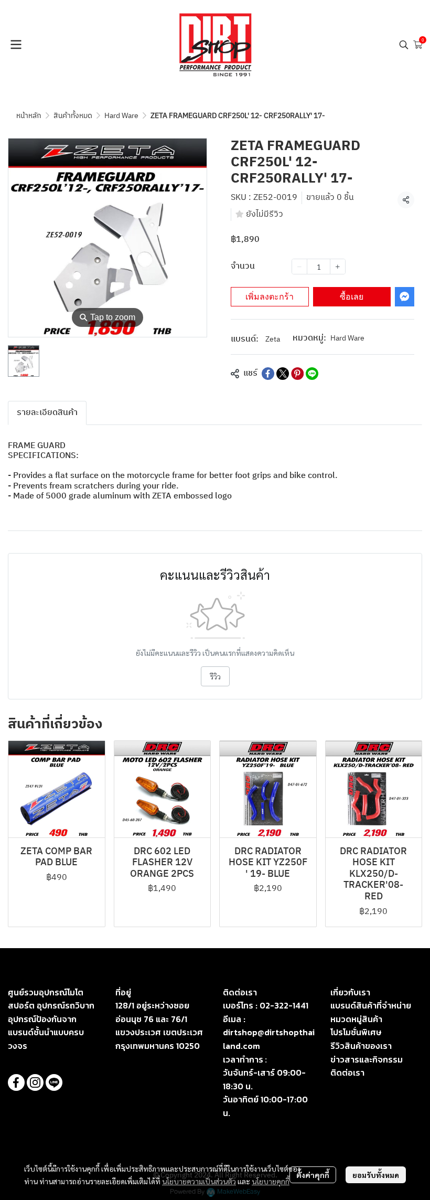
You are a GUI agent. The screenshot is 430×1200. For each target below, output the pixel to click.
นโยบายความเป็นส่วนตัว (199, 1181)
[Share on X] (282, 373)
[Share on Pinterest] (297, 373)
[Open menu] (15, 44)
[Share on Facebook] (268, 373)
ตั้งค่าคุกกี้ (312, 1175)
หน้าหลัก (28, 116)
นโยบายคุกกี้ (270, 1181)
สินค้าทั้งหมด (72, 116)
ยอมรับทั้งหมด (375, 1175)
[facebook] (16, 1082)
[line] (54, 1082)
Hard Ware (121, 116)
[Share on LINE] (312, 373)
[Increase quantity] (337, 266)
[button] (403, 44)
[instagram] (35, 1082)
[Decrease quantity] (299, 266)
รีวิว (215, 676)
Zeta (272, 339)
